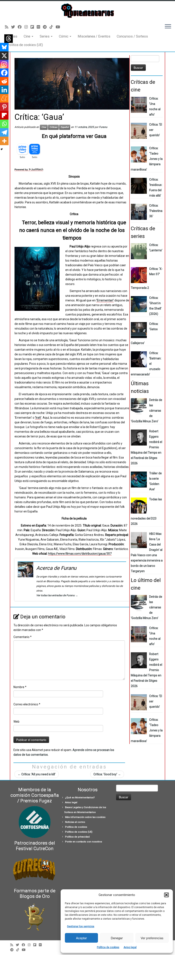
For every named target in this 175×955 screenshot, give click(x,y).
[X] (4, 55)
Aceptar (81, 938)
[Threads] (8, 38)
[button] (166, 895)
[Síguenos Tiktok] (53, 27)
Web (16, 721)
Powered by (21, 169)
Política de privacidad (77, 836)
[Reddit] (4, 81)
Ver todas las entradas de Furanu (57, 595)
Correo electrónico (26, 704)
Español (65, 127)
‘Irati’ (38, 417)
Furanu (103, 127)
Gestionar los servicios (80, 926)
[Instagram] (4, 64)
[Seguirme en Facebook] (21, 27)
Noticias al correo (75, 822)
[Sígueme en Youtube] (59, 27)
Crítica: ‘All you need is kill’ (36, 774)
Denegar (117, 938)
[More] (4, 141)
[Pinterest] (4, 107)
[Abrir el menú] (168, 27)
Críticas (53, 127)
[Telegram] (4, 132)
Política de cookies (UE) (25, 45)
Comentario (22, 637)
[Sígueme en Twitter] (14, 27)
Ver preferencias (152, 938)
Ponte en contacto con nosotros (83, 841)
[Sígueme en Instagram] (27, 27)
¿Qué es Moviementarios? (80, 797)
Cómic (64, 36)
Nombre (19, 687)
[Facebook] (4, 72)
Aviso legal (130, 947)
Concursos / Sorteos (132, 36)
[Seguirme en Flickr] (40, 27)
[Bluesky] (4, 47)
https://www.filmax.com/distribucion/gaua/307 (80, 553)
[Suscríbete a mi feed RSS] (8, 27)
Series (45, 36)
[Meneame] (4, 98)
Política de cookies (108, 947)
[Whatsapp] (4, 124)
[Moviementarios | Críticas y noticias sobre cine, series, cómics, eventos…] (87, 10)
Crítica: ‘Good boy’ (107, 774)
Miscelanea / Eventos (94, 36)
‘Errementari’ (105, 300)
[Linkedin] (4, 89)
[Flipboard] (4, 115)
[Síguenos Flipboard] (34, 27)
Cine (27, 36)
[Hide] (1, 149)
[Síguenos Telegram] (46, 27)
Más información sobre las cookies (85, 817)
